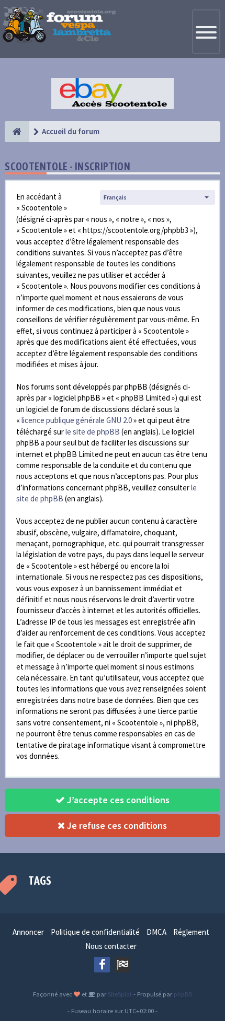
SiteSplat (119, 994)
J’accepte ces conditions (117, 800)
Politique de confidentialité (95, 932)
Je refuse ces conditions (116, 825)
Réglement (191, 932)
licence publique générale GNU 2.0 (76, 420)
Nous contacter (111, 946)
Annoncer (28, 932)
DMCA (156, 932)
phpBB (183, 994)
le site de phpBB (92, 432)
